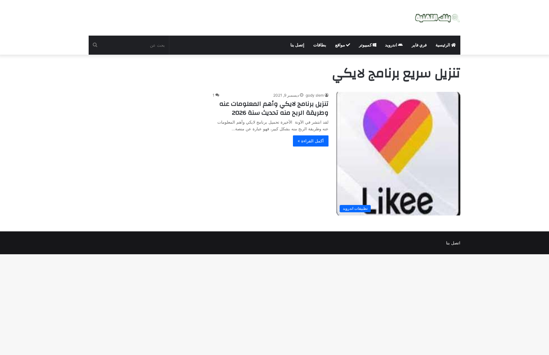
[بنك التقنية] (437, 18)
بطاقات (319, 45)
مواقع (340, 45)
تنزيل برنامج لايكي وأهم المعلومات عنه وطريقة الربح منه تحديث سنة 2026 (274, 108)
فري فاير (419, 45)
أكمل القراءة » (311, 140)
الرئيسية (443, 45)
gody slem (315, 95)
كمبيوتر (366, 45)
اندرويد (391, 45)
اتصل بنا (453, 242)
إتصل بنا (297, 45)
